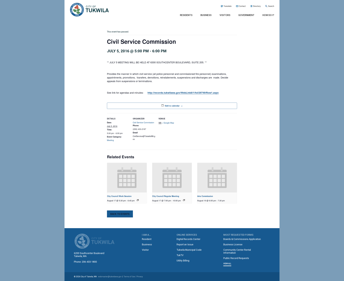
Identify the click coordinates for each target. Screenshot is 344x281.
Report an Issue (185, 244)
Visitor (145, 249)
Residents (186, 15)
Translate (227, 6)
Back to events (120, 213)
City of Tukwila (89, 10)
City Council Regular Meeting (165, 196)
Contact (242, 6)
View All (227, 263)
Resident (146, 239)
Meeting (110, 140)
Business (206, 15)
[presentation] (127, 177)
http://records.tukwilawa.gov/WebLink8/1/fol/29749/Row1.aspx (183, 92)
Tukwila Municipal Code (189, 249)
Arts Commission (205, 196)
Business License (232, 244)
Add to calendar (172, 105)
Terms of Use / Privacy (133, 277)
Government (246, 15)
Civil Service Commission (143, 122)
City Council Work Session (119, 196)
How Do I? (268, 15)
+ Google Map (168, 122)
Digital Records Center (188, 239)
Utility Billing (183, 260)
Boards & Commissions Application (242, 239)
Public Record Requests (236, 258)
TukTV (180, 255)
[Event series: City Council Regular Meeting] (184, 200)
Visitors (225, 15)
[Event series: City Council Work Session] (138, 200)
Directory (257, 6)
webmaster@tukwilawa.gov (110, 277)
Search (271, 6)
